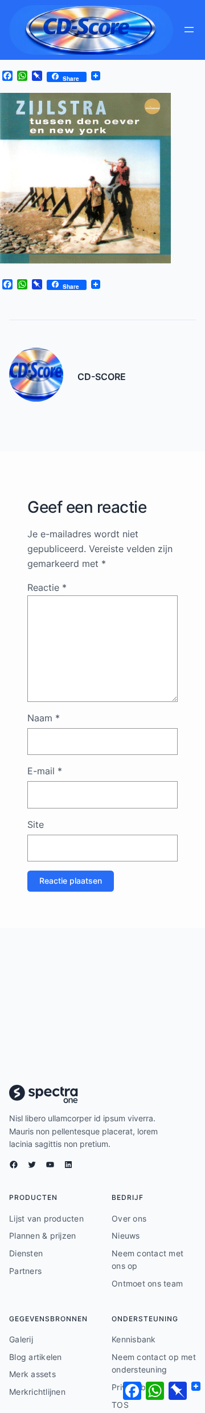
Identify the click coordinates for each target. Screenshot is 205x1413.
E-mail (44, 771)
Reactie (47, 587)
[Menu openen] (189, 29)
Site (35, 824)
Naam (43, 718)
